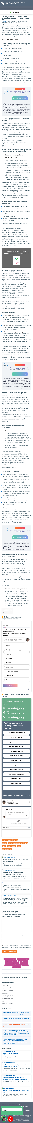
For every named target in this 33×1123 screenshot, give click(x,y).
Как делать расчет (7, 1003)
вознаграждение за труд (15, 843)
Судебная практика (7, 1001)
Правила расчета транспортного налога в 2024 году (16, 1091)
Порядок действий (7, 998)
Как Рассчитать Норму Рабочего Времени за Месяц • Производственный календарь (15, 899)
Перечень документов (8, 990)
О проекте (27, 1110)
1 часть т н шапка (7, 840)
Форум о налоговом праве (10, 1053)
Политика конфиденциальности (9, 1104)
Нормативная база (7, 988)
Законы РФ (5, 993)
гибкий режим (11, 846)
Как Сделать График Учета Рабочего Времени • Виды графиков (16, 860)
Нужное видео (6, 985)
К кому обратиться (7, 996)
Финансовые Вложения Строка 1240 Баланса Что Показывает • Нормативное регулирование (16, 1013)
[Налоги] (16, 12)
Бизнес (4, 21)
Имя (23, 935)
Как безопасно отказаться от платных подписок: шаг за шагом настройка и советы (15, 1078)
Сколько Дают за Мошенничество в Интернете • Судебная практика (16, 1025)
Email (23, 941)
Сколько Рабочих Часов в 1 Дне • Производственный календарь (12, 886)
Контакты (21, 1104)
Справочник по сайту (23, 1106)
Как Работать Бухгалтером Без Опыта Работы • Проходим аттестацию (16, 1019)
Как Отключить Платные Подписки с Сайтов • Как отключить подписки (15, 1065)
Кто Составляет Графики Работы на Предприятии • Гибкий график (13, 873)
